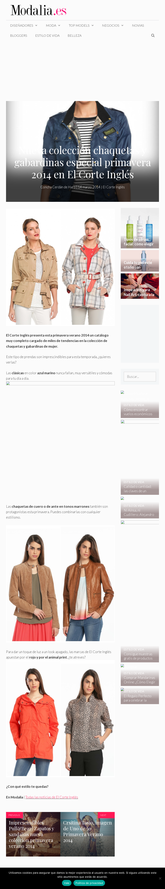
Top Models (79, 25)
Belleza (74, 35)
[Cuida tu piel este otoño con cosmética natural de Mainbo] (140, 269)
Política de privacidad (89, 883)
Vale (66, 883)
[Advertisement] (82, 71)
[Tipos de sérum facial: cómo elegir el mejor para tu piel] (140, 245)
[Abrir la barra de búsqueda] (153, 35)
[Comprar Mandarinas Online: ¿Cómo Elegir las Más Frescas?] (137, 683)
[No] (160, 878)
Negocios (110, 25)
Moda (51, 25)
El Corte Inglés (114, 187)
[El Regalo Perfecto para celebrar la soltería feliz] (137, 701)
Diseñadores (21, 25)
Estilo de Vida (47, 35)
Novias (138, 25)
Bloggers (18, 35)
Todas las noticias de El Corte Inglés (51, 797)
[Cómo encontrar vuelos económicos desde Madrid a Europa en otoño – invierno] (137, 415)
